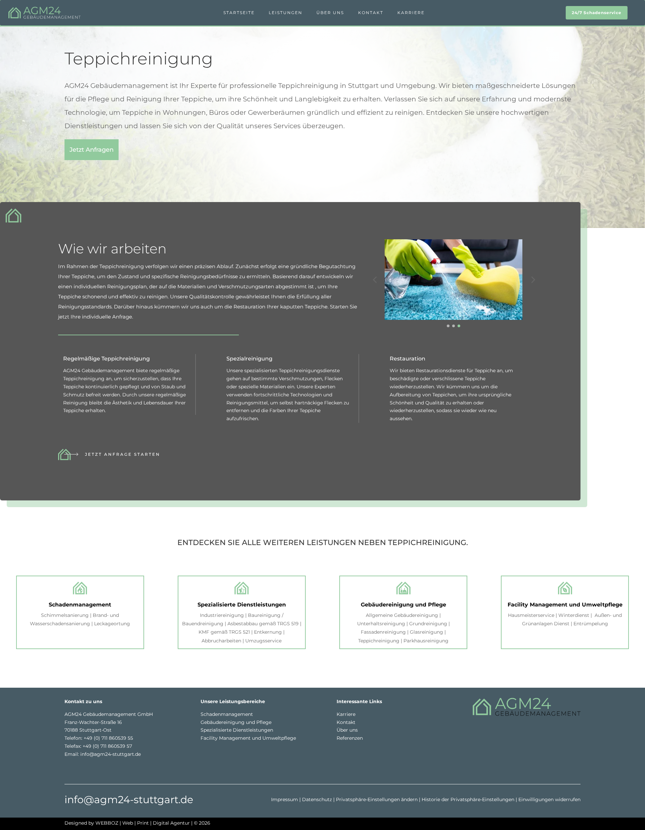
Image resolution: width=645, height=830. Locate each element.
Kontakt (370, 12)
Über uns (347, 730)
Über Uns (330, 12)
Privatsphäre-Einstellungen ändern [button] (377, 799)
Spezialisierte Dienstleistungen (237, 730)
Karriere (411, 12)
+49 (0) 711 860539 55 (108, 738)
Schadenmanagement (227, 714)
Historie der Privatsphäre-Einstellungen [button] (468, 799)
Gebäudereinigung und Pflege (236, 722)
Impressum (284, 799)
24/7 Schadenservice (596, 12)
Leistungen (285, 12)
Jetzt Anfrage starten (122, 454)
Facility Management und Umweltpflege (248, 738)
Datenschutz (317, 799)
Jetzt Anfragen (92, 149)
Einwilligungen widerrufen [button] (549, 799)
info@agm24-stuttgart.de (110, 754)
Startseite (239, 12)
